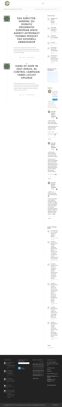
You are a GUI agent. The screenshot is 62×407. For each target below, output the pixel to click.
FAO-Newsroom (31, 57)
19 (33, 372)
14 (36, 370)
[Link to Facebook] (48, 3)
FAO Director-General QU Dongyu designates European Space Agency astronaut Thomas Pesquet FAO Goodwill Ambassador (27, 30)
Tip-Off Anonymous (51, 385)
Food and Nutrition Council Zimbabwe (53, 114)
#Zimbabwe (50, 134)
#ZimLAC (53, 192)
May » (37, 378)
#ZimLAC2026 (51, 131)
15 (38, 370)
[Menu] (43, 3)
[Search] (39, 3)
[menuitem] (39, 3)
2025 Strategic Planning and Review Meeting (54, 49)
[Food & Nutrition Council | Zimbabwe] (7, 3)
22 (38, 372)
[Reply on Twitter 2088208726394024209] (48, 177)
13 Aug (52, 188)
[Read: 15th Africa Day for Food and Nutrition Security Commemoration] (48, 56)
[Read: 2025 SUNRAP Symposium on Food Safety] (48, 28)
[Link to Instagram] (55, 3)
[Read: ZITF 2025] (48, 43)
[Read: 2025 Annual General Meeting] (48, 36)
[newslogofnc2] (7, 19)
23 (39, 372)
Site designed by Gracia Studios (38, 405)
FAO (27, 16)
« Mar (34, 378)
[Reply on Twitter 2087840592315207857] (48, 217)
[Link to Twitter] (50, 3)
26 (33, 375)
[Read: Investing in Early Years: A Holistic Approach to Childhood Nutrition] (48, 231)
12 (33, 370)
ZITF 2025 (53, 42)
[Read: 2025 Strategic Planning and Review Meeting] (48, 48)
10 (41, 368)
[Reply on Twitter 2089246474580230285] (48, 137)
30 (39, 375)
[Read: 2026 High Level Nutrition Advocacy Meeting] (48, 19)
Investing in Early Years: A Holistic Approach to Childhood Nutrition (54, 233)
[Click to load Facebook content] (52, 76)
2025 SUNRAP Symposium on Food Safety (54, 29)
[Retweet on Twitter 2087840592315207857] (51, 217)
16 (39, 370)
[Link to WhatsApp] (57, 3)
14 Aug (52, 149)
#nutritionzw (50, 347)
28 (36, 375)
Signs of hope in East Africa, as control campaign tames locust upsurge (27, 71)
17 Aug (52, 117)
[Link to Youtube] (52, 3)
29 (38, 375)
